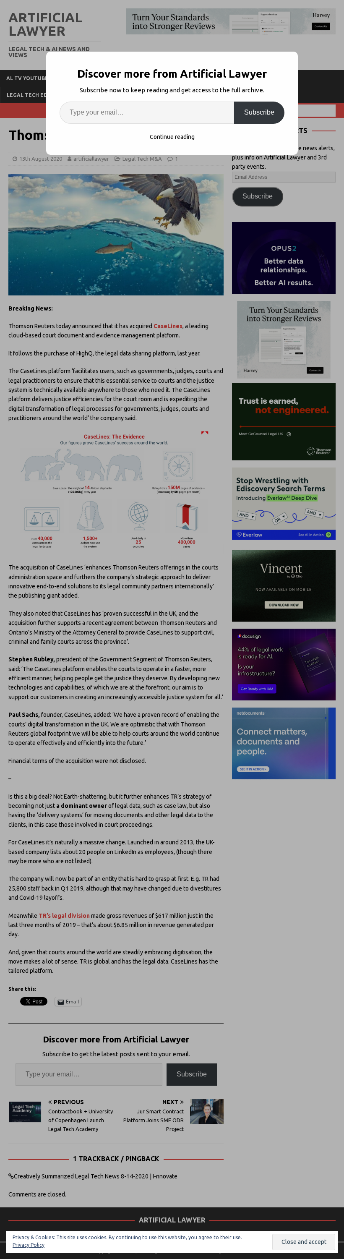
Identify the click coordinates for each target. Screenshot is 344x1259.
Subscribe (259, 112)
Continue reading (172, 136)
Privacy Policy (28, 1245)
